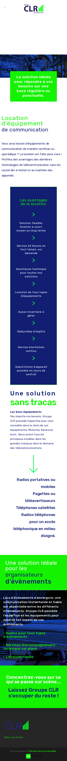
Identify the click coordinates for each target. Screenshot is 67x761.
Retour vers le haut (13, 737)
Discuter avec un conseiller (42, 751)
